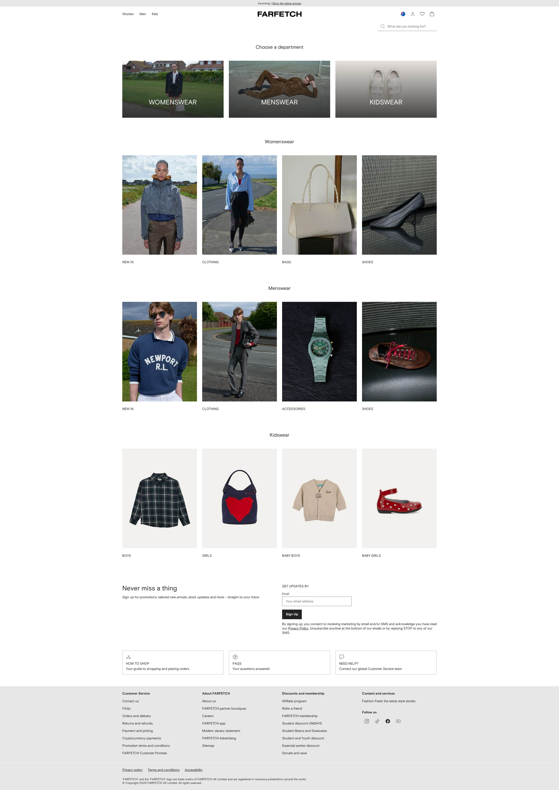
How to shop (137, 663)
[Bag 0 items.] (432, 14)
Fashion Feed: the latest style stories (388, 701)
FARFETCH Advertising (219, 738)
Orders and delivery (136, 715)
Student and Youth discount (303, 738)
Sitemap (208, 745)
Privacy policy (132, 769)
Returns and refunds (137, 723)
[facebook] (388, 721)
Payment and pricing (137, 730)
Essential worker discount (300, 745)
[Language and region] (403, 14)
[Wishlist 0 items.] (422, 14)
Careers (208, 715)
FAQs (237, 663)
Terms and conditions (163, 769)
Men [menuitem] (143, 14)
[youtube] (398, 721)
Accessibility (194, 769)
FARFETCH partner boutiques (224, 708)
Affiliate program (294, 701)
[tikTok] (377, 721)
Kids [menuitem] (155, 14)
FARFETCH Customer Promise (144, 753)
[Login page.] (413, 14)
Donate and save (294, 753)
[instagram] (367, 721)
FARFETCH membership (299, 715)
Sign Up (292, 614)
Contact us (130, 701)
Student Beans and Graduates (304, 730)
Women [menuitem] (128, 14)
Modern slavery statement (221, 730)
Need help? (348, 663)
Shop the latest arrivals (286, 3)
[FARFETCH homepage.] (280, 14)
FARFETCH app (213, 723)
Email (285, 593)
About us (209, 701)
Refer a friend (292, 708)
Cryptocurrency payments (141, 738)
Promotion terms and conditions (146, 745)
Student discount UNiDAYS (302, 723)
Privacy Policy (298, 628)
